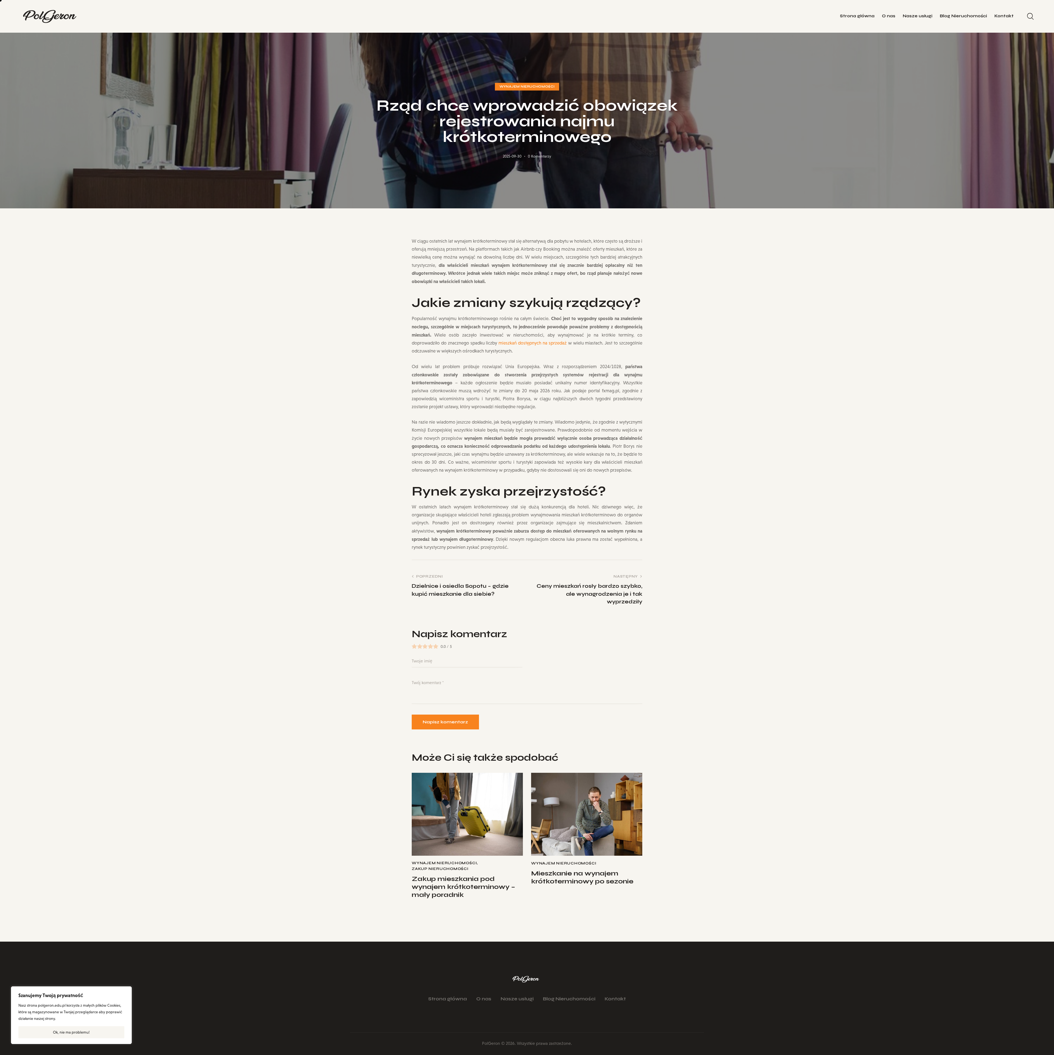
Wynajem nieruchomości (527, 86)
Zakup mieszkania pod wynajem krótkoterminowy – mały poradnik (463, 887)
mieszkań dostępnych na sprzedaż (532, 343)
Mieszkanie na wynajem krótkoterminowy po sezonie (582, 877)
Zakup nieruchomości (440, 869)
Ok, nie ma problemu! (71, 1032)
